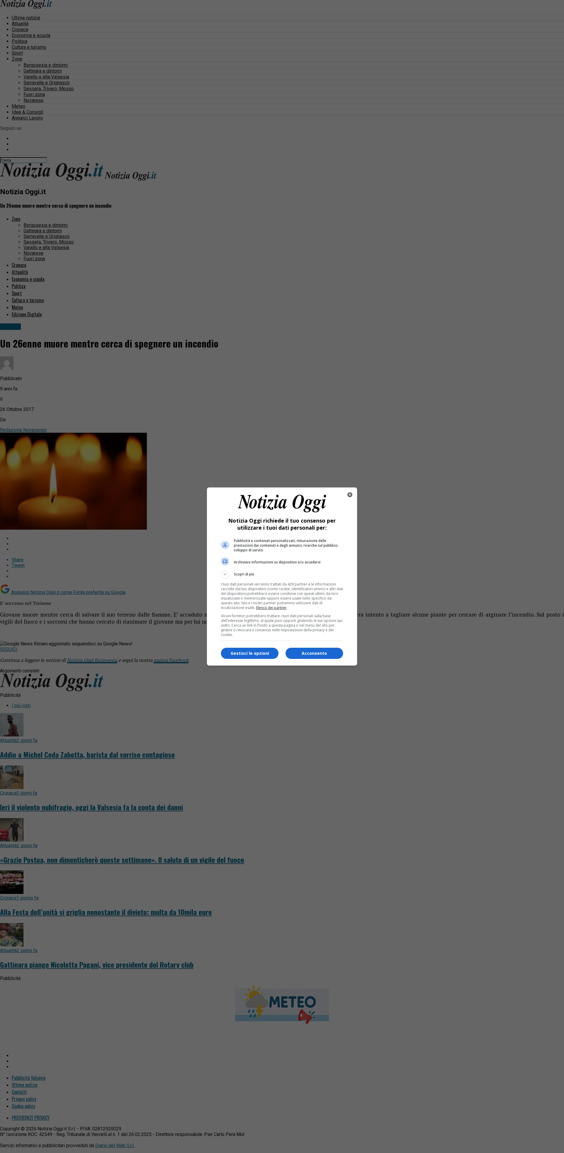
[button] (282, 574)
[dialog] (282, 576)
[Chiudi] (350, 495)
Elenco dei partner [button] (271, 607)
